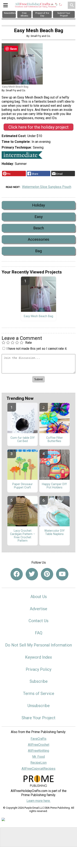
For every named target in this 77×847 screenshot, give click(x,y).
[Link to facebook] (16, 574)
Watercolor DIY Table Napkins (54, 532)
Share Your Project (38, 717)
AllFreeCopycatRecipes (38, 769)
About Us (38, 596)
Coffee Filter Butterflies (54, 439)
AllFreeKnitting (38, 751)
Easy (38, 216)
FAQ (38, 632)
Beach (38, 228)
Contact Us (38, 620)
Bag (38, 251)
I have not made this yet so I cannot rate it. (37, 349)
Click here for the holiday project (38, 127)
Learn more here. (38, 801)
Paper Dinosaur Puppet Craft (22, 486)
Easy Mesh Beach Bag (38, 316)
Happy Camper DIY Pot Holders (54, 486)
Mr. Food (38, 757)
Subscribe (39, 681)
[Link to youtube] (62, 574)
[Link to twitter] (32, 574)
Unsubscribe (39, 705)
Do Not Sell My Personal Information (38, 645)
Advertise (38, 608)
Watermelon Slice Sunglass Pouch (46, 187)
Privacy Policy (38, 669)
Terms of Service (38, 693)
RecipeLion (38, 763)
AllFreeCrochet (38, 745)
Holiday (38, 205)
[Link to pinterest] (47, 574)
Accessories (38, 239)
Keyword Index (38, 657)
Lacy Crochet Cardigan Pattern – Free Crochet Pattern (22, 535)
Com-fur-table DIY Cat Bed (22, 439)
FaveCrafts (38, 739)
